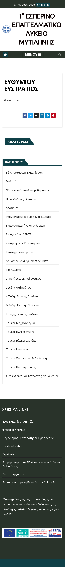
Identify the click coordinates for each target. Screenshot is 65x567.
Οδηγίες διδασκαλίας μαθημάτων (27, 190)
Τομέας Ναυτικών (17, 349)
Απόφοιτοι (13, 208)
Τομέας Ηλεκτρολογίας (21, 340)
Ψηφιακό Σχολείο (14, 430)
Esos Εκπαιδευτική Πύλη (18, 421)
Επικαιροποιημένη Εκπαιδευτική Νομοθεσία (31, 482)
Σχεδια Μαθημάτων (18, 287)
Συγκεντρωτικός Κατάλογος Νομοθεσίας (32, 376)
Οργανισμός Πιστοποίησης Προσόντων (28, 438)
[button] (59, 54)
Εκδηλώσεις (14, 270)
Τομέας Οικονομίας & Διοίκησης (27, 358)
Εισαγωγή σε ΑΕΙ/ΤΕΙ (19, 234)
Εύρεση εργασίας (13, 474)
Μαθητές (11, 181)
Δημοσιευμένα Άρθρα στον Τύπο (27, 261)
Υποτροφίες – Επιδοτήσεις (23, 243)
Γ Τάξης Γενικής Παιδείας (22, 314)
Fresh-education (12, 446)
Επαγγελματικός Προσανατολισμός (28, 217)
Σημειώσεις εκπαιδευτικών (24, 278)
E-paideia (8, 454)
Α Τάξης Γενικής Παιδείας (22, 296)
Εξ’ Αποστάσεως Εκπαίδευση (24, 172)
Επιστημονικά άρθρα (19, 252)
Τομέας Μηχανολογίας (21, 323)
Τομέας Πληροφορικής (21, 367)
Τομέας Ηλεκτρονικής (20, 332)
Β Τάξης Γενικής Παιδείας (23, 305)
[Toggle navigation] (33, 54)
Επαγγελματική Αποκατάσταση (25, 225)
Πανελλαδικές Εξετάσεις (21, 199)
